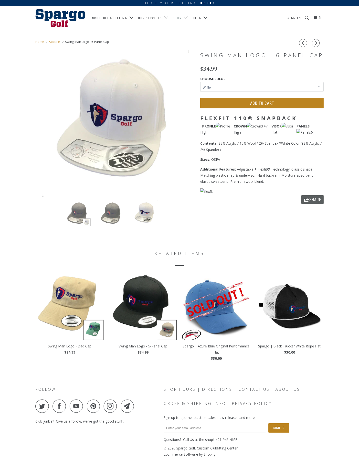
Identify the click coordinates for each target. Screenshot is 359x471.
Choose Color (212, 79)
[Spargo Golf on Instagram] (112, 406)
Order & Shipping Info (195, 403)
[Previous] (303, 43)
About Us (287, 389)
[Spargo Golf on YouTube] (78, 406)
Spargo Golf (185, 448)
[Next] (316, 43)
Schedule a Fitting (110, 18)
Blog (198, 18)
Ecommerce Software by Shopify (189, 454)
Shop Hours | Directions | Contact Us (217, 389)
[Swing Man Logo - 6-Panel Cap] (115, 123)
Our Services (151, 18)
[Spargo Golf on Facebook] (61, 406)
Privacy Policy (252, 403)
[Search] (307, 18)
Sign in (294, 18)
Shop (178, 18)
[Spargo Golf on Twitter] (43, 406)
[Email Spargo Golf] (129, 406)
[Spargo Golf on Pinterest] (95, 406)
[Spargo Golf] (60, 18)
